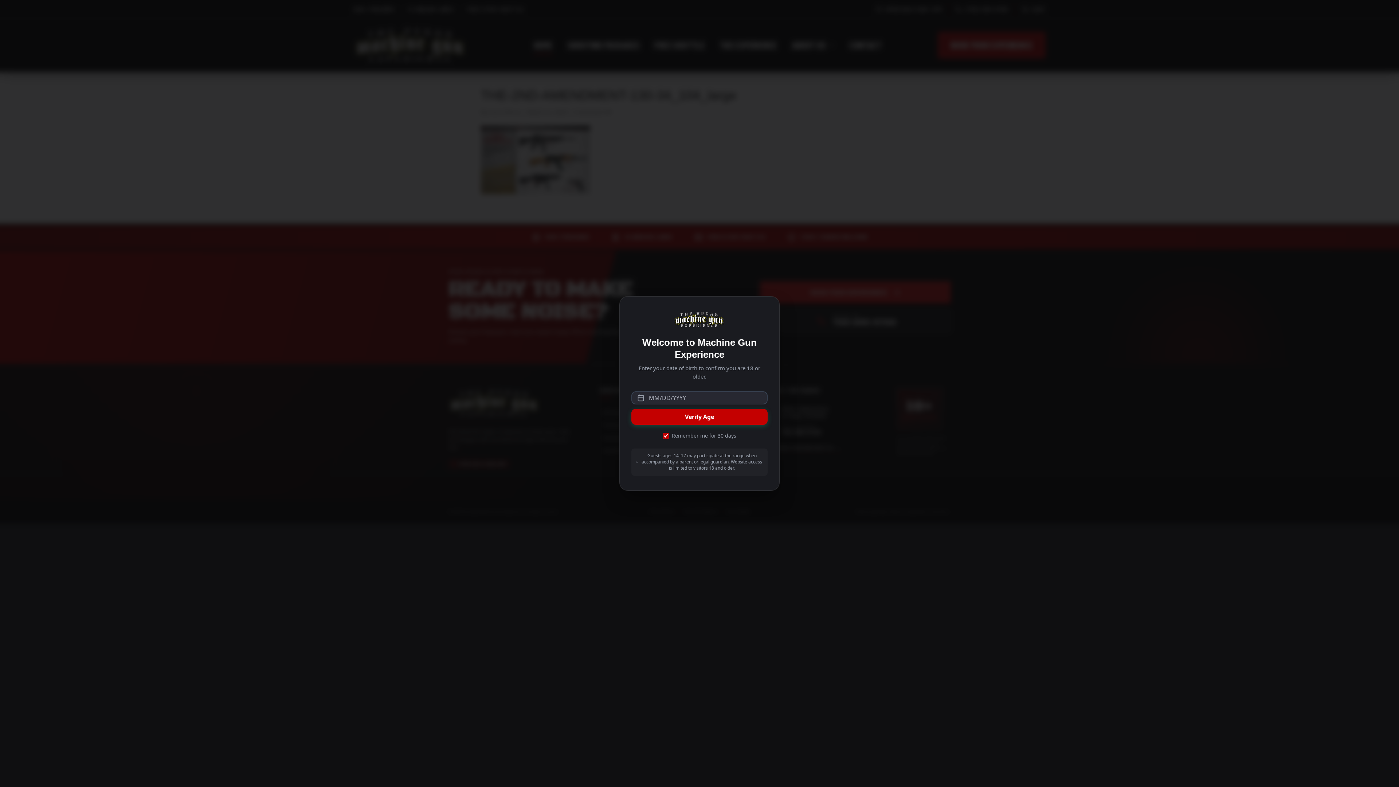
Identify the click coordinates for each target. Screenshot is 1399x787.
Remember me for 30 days (704, 435)
